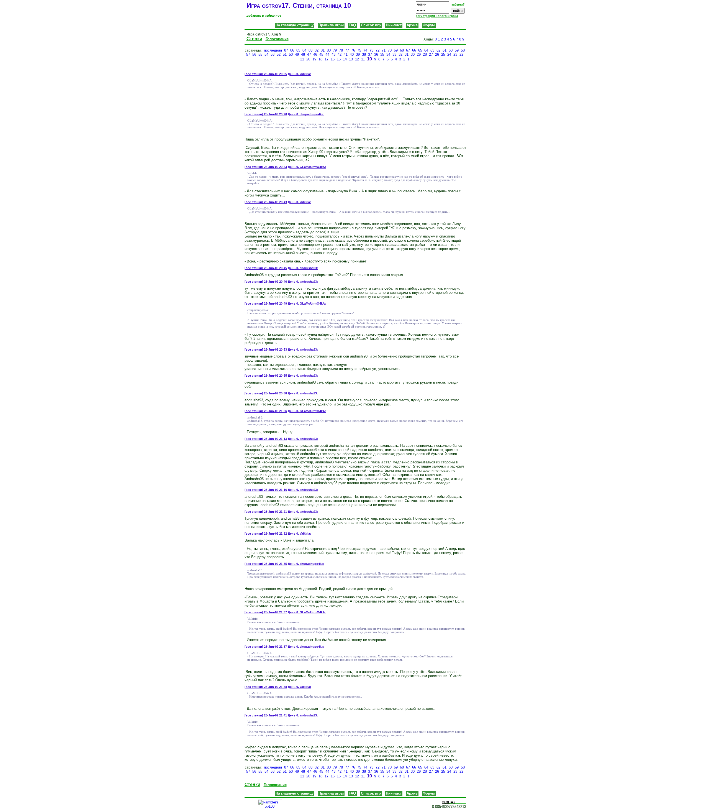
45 (321, 54)
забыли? (458, 4)
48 (303, 54)
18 (320, 59)
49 (297, 54)
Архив (412, 25)
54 (266, 54)
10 (369, 59)
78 (341, 50)
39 (358, 54)
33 (394, 54)
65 (420, 50)
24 (449, 54)
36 (376, 54)
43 (333, 54)
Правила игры (331, 25)
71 (384, 50)
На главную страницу (295, 25)
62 (438, 50)
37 (370, 54)
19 (314, 59)
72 (377, 50)
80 (329, 50)
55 (260, 54)
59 (457, 50)
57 (248, 54)
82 (316, 50)
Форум (429, 25)
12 (357, 59)
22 (461, 54)
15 (339, 59)
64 (426, 50)
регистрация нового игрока (437, 15)
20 (308, 59)
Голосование (277, 39)
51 (285, 54)
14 (345, 59)
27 (431, 54)
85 (298, 50)
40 (352, 54)
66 (414, 50)
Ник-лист (394, 25)
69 (396, 50)
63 (432, 50)
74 (365, 50)
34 (388, 54)
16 (333, 59)
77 (347, 50)
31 (407, 54)
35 (382, 54)
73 (371, 50)
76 (353, 50)
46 (315, 54)
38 (364, 54)
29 (419, 54)
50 (291, 54)
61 (444, 50)
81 (323, 50)
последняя (273, 50)
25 (443, 54)
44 (327, 54)
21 (302, 59)
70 (390, 50)
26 (437, 54)
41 (346, 54)
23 (455, 54)
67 (408, 50)
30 (413, 54)
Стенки (254, 38)
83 (310, 50)
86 (292, 50)
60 (451, 50)
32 (400, 54)
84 (304, 50)
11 (363, 59)
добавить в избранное (263, 15)
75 (359, 50)
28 (425, 54)
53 (272, 54)
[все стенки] (254, 74)
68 (402, 50)
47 (309, 54)
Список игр (371, 25)
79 (335, 50)
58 (463, 50)
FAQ (352, 25)
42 (339, 54)
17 (326, 59)
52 (279, 54)
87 (286, 50)
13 (351, 59)
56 (254, 54)
